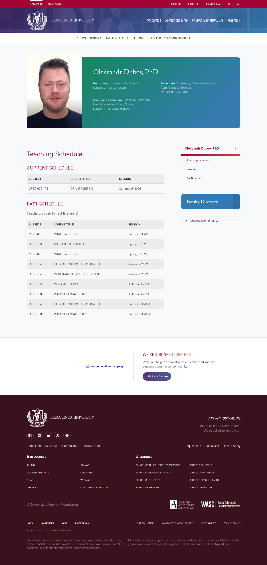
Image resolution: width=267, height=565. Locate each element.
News (30, 480)
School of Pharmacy (174, 92)
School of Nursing (200, 465)
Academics (154, 20)
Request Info (193, 446)
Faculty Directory (202, 202)
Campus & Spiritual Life (207, 20)
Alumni (31, 465)
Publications (194, 178)
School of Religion (200, 487)
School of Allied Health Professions (158, 465)
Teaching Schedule (198, 160)
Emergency (82, 523)
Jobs (30, 523)
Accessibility (208, 523)
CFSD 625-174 (38, 188)
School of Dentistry (148, 480)
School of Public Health (109, 87)
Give (228, 4)
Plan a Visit (212, 446)
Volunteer (47, 523)
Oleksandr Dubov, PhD (202, 148)
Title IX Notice (145, 523)
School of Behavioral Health (112, 108)
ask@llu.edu (92, 446)
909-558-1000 (70, 446)
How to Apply (231, 446)
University (36, 3)
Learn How (155, 376)
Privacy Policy (232, 523)
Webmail (85, 480)
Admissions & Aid (176, 20)
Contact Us (192, 4)
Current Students (38, 472)
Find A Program (212, 4)
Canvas (84, 465)
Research (234, 20)
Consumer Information (94, 487)
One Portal (87, 472)
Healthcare (55, 3)
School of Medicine (147, 487)
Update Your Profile (204, 220)
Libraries (32, 487)
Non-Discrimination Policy (177, 523)
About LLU (175, 4)
